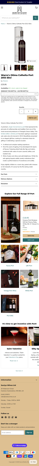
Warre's (5, 81)
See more (19, 371)
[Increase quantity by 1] (35, 111)
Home (3, 24)
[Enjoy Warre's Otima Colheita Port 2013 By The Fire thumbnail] (24, 68)
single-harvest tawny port (17, 127)
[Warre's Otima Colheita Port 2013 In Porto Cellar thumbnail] (17, 68)
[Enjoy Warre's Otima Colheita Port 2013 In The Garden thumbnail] (31, 68)
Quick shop (31, 236)
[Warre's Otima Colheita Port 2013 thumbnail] (11, 68)
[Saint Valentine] (14, 336)
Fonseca (25, 227)
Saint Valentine (14, 349)
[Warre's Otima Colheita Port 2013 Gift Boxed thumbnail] (4, 68)
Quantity (21, 107)
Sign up (29, 432)
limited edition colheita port (9, 134)
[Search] (35, 18)
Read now (13, 361)
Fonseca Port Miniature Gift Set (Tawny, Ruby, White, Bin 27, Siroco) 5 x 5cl (31, 223)
